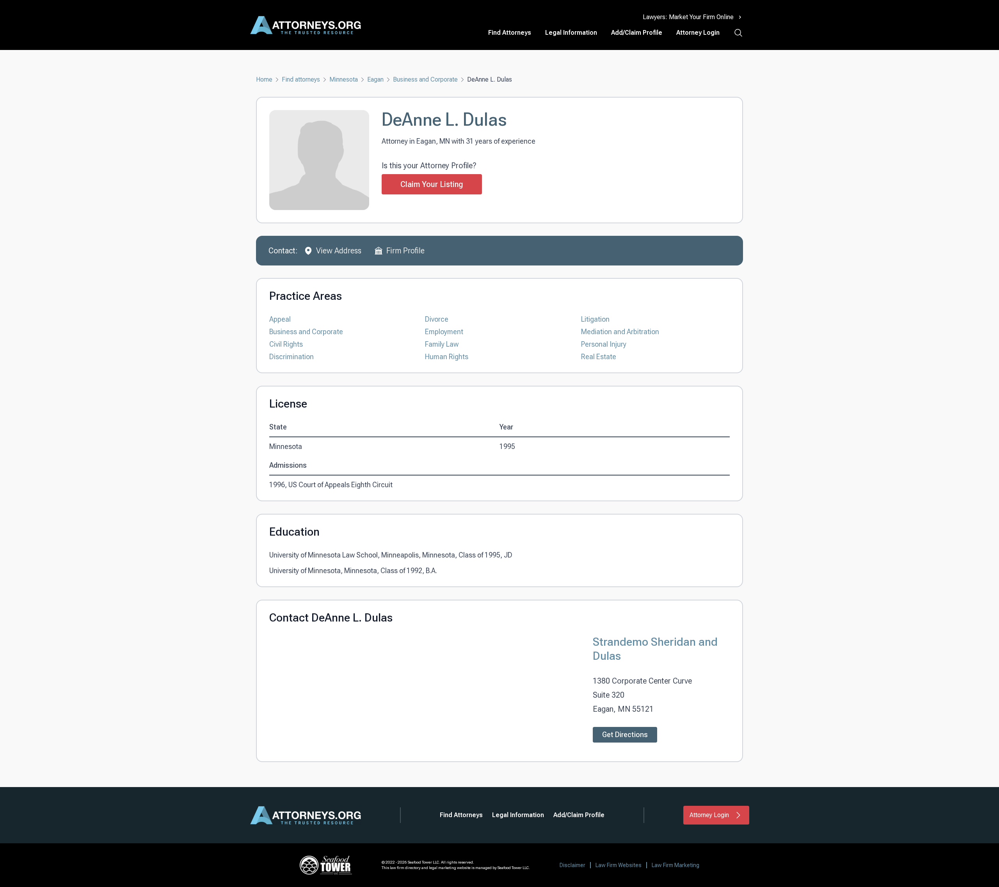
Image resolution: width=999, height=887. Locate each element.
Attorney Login (698, 32)
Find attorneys (301, 79)
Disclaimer (572, 865)
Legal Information (571, 32)
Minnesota (343, 79)
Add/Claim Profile (636, 32)
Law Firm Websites (618, 865)
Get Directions (625, 734)
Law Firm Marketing (675, 865)
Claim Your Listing (431, 184)
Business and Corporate (425, 79)
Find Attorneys (509, 32)
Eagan (375, 79)
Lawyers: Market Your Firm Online (688, 17)
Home (264, 79)
